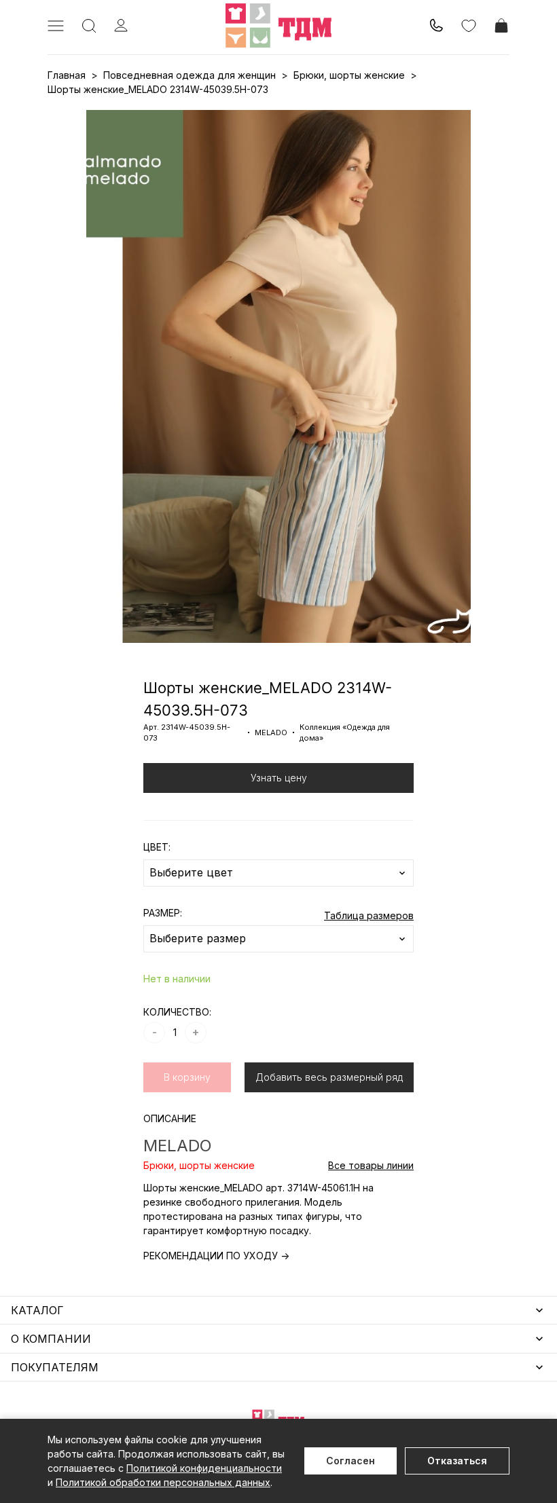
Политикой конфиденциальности (204, 1468)
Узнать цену (279, 777)
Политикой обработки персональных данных (163, 1482)
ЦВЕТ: (156, 847)
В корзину (187, 1077)
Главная (67, 75)
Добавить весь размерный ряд (329, 1077)
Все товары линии (371, 1165)
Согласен (350, 1460)
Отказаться (457, 1460)
